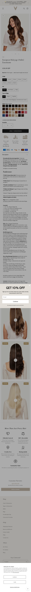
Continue (15, 301)
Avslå (15, 582)
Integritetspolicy (16, 572)
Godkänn (15, 577)
